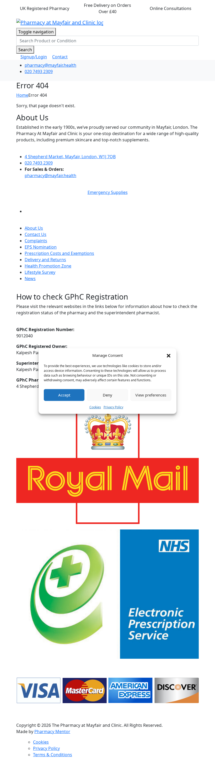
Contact (60, 57)
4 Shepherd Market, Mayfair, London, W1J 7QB (70, 156)
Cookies (95, 407)
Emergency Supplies (108, 192)
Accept (64, 395)
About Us (34, 228)
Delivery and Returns (45, 259)
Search (25, 50)
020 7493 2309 (39, 71)
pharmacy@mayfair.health (50, 65)
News (30, 278)
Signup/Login (33, 57)
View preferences (150, 395)
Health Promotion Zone (48, 266)
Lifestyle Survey (40, 272)
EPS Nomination (41, 247)
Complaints (36, 241)
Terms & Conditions (52, 755)
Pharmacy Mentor (52, 731)
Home (22, 95)
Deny (107, 395)
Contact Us (35, 234)
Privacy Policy (113, 407)
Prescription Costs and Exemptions (59, 253)
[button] (168, 355)
